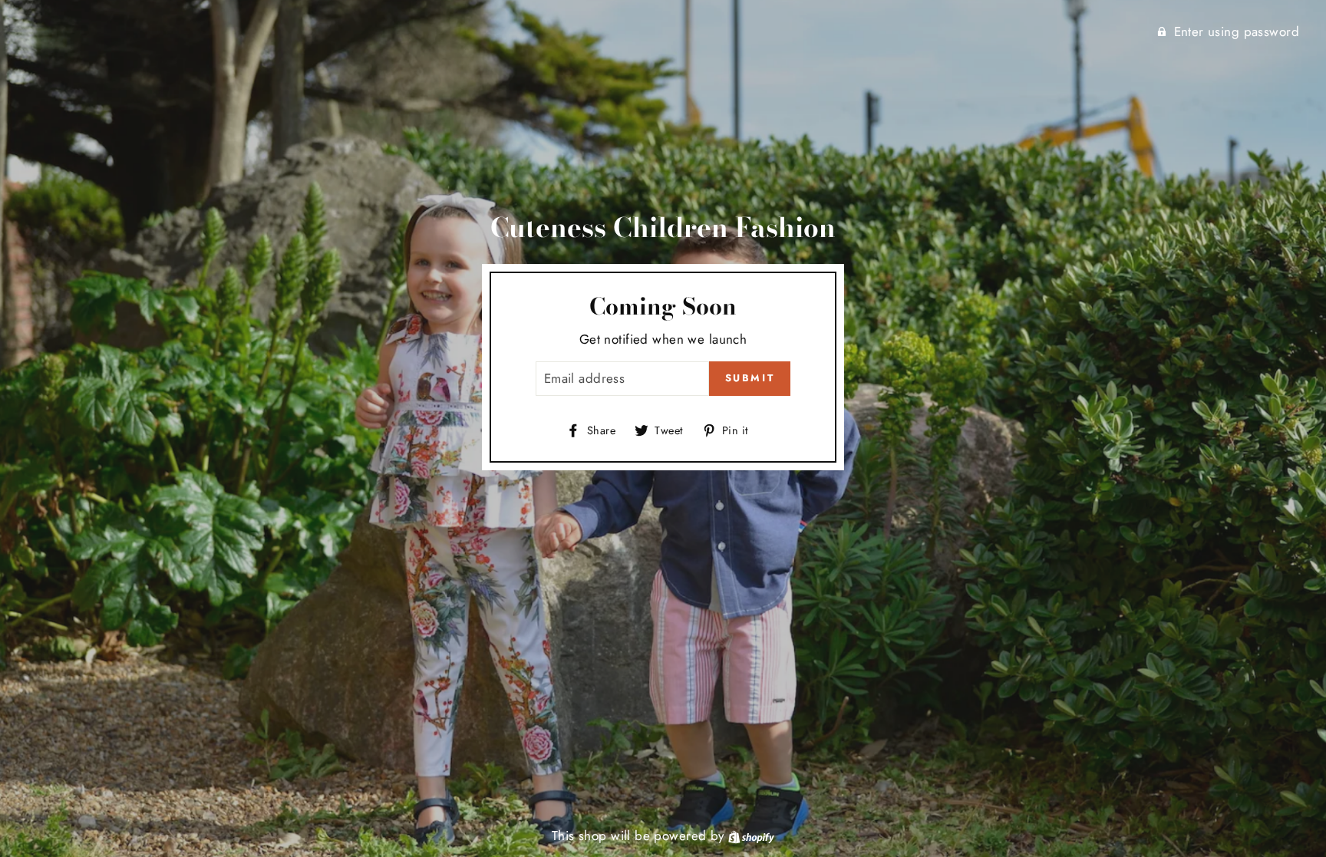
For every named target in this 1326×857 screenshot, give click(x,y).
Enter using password (1237, 31)
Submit (750, 378)
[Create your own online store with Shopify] (751, 835)
